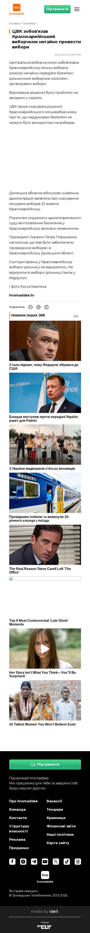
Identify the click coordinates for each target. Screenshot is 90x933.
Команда (17, 809)
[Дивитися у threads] (78, 861)
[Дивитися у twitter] (56, 861)
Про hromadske (23, 801)
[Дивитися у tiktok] (67, 861)
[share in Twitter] (38, 307)
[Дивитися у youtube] (45, 861)
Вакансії (54, 801)
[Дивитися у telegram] (34, 861)
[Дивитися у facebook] (12, 861)
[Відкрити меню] (77, 9)
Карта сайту (58, 843)
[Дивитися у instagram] (23, 861)
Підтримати (57, 9)
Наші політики (60, 835)
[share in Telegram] (46, 307)
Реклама (17, 840)
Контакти (18, 818)
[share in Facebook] (30, 307)
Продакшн (19, 848)
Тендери (55, 809)
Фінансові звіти (61, 826)
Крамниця (56, 818)
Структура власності (19, 828)
